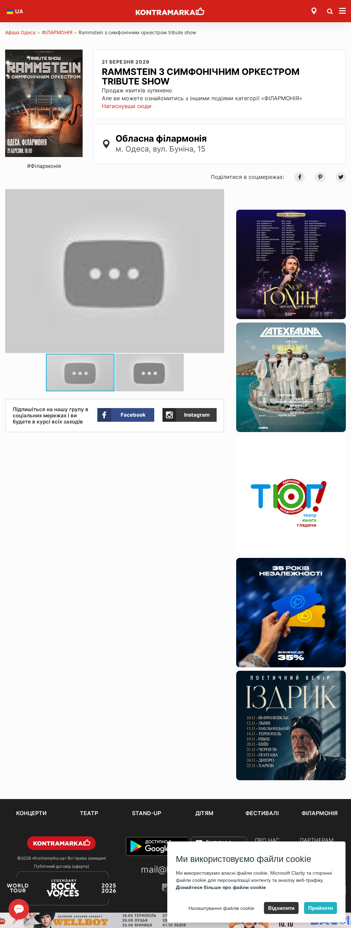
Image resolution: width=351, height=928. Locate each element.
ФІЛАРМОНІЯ (57, 32)
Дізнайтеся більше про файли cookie (221, 887)
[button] (218, 195)
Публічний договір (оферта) (61, 866)
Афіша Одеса (20, 32)
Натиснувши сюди (127, 106)
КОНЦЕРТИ (31, 813)
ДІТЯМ (204, 813)
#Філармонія (44, 165)
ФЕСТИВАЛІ (262, 813)
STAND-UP (146, 813)
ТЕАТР (89, 813)
